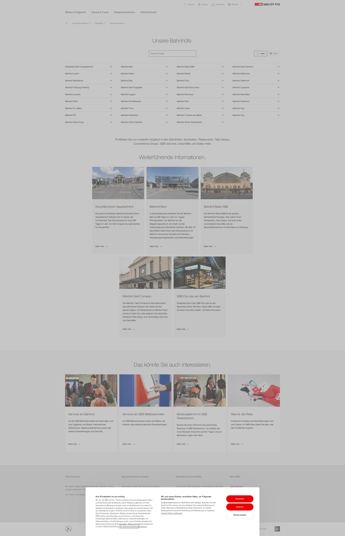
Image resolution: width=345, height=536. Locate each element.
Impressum (143, 526)
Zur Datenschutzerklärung (129, 526)
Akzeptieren (239, 499)
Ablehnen (240, 507)
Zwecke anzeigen (239, 515)
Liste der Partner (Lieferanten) (171, 513)
